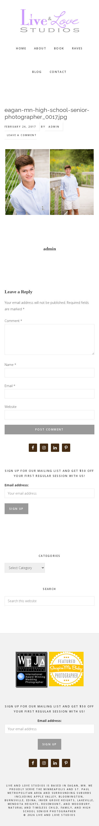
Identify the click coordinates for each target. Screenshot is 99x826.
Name (10, 364)
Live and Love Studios (49, 20)
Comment (13, 321)
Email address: (17, 485)
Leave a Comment (22, 135)
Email (10, 386)
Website (11, 406)
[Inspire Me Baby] (66, 691)
